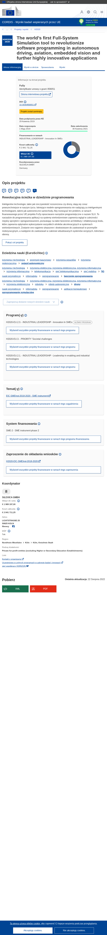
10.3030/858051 (26, 105)
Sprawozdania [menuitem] (47, 67)
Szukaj (95, 12)
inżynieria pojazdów (66, 260)
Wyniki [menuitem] (62, 67)
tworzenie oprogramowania (78, 276)
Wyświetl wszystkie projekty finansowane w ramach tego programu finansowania (49, 439)
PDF (45, 589)
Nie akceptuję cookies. (74, 930)
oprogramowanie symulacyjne (18, 292)
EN (10, 190)
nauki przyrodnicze (11, 276)
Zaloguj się (82, 12)
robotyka (39, 284)
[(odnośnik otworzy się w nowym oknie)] (11, 11)
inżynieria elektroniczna (18, 284)
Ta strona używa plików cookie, (25, 923)
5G (102, 271)
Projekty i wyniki (21, 29)
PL (35, 190)
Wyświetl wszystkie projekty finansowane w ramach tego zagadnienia (44, 404)
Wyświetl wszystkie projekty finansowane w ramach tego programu (42, 330)
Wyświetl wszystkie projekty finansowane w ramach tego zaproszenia (44, 470)
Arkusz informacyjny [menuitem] (12, 67)
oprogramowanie (50, 276)
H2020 (37, 29)
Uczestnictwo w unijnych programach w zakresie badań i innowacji (35, 562)
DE (4, 190)
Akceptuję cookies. (33, 930)
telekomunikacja (42, 271)
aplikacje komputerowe (75, 289)
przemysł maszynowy (40, 260)
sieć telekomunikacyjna (67, 271)
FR (22, 190)
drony (77, 284)
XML (17, 589)
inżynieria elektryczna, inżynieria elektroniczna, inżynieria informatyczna (65, 268)
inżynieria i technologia (13, 260)
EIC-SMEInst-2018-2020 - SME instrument (27, 396)
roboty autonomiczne (58, 284)
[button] (88, 12)
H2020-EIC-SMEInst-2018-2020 (22, 461)
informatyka (31, 276)
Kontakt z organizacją (16, 559)
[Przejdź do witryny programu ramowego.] (7, 40)
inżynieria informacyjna (18, 271)
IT (28, 190)
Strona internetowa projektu (35, 95)
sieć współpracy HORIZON (18, 566)
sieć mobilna (90, 271)
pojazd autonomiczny (32, 263)
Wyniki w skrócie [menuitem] (31, 67)
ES (16, 190)
